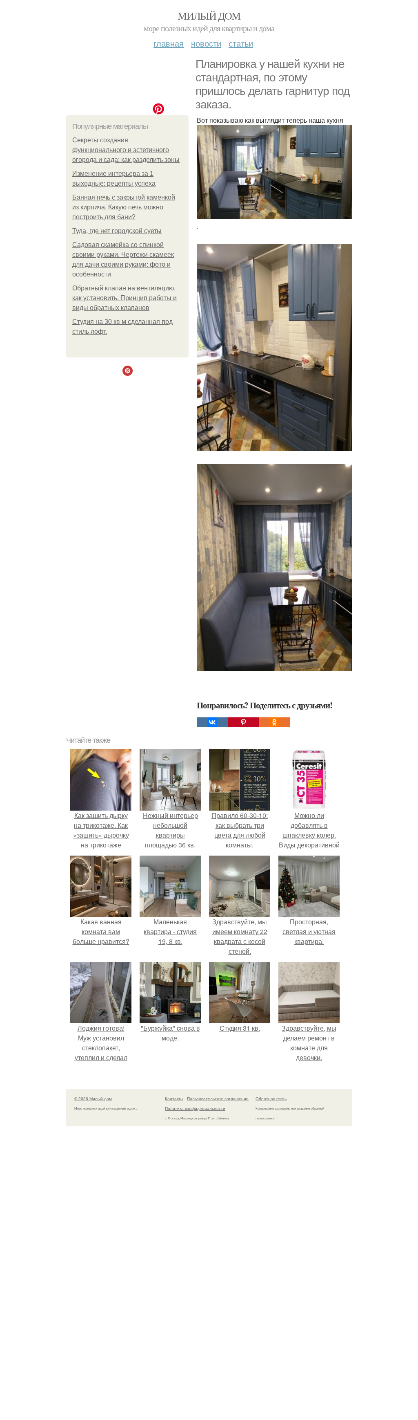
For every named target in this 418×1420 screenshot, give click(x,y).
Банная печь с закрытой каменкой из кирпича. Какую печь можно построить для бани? (123, 207)
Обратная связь (271, 1098)
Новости (206, 43)
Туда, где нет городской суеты (117, 230)
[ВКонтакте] (212, 722)
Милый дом (209, 15)
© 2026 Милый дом (93, 1098)
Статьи (241, 43)
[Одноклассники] (274, 722)
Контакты (174, 1098)
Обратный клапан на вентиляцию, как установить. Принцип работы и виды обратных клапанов (124, 298)
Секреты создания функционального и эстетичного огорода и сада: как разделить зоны (126, 150)
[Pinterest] (243, 722)
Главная (168, 43)
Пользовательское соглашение (218, 1098)
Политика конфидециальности (195, 1108)
